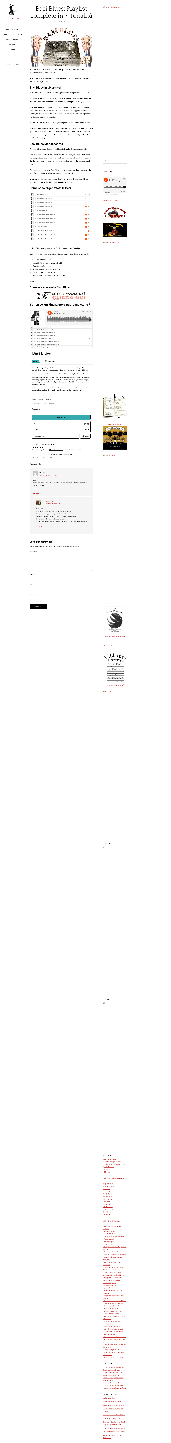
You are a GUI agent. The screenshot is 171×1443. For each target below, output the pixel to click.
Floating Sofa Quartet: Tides (112, 1418)
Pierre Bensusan (108, 1209)
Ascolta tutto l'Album (115, 424)
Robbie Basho (107, 1194)
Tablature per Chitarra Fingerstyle (114, 1164)
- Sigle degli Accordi (109, 1231)
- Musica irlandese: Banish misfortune (114, 1388)
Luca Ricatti (12, 18)
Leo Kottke (106, 1204)
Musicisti (107, 1172)
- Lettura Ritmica (108, 1244)
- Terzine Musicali (108, 1239)
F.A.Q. (113, 171)
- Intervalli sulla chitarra (110, 1308)
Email (31, 584)
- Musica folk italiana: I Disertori (113, 1383)
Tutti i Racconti (109, 1167)
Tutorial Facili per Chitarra (112, 1162)
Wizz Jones (106, 1189)
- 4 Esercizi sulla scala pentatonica (113, 1332)
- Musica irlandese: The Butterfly (113, 1385)
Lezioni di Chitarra (110, 1159)
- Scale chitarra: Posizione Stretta (113, 1329)
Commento (34, 551)
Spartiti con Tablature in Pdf (115, 685)
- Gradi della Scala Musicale (112, 1314)
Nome (32, 574)
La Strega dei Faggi (109, 1398)
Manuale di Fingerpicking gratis (115, 636)
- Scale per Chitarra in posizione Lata (114, 1254)
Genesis (16, 64)
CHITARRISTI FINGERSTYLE (113, 1178)
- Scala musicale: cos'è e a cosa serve (114, 1337)
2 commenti (68, 21)
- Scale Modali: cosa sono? (111, 1326)
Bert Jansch (106, 1202)
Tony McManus (108, 1184)
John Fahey (106, 1214)
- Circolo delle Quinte (109, 1234)
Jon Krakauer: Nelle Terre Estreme (114, 1432)
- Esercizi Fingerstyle (109, 1283)
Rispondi (36, 493)
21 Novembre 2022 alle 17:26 (48, 475)
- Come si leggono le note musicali (113, 1236)
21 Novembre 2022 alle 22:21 (52, 504)
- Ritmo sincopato (108, 1241)
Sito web (32, 595)
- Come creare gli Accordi (111, 1306)
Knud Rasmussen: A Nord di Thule (114, 1415)
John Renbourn (108, 1207)
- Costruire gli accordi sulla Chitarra (114, 1303)
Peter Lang (106, 1191)
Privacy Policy (107, 645)
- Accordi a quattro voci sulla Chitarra (114, 1301)
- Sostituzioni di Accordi (110, 1252)
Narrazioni (107, 1169)
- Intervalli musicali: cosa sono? (113, 1311)
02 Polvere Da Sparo (114, 194)
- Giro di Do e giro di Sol (111, 1350)
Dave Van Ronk (108, 1199)
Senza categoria (46, 457)
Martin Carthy (107, 1196)
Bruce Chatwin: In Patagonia (112, 1401)
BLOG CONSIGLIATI (111, 200)
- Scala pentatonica (109, 1334)
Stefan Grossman (108, 1186)
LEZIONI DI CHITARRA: (111, 1221)
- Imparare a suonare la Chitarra (113, 1357)
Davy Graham (107, 1212)
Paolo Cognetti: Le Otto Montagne (114, 1428)
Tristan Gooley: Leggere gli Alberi (113, 1405)
